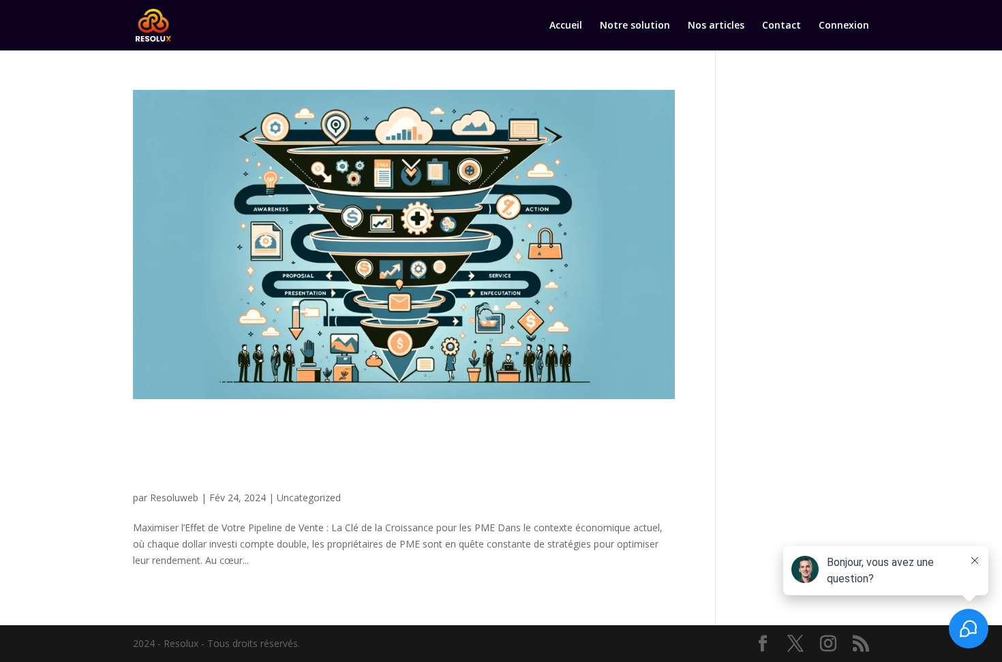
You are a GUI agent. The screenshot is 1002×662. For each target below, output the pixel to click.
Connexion (844, 25)
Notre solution (635, 25)
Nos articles (716, 25)
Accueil (565, 25)
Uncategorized (309, 497)
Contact (781, 25)
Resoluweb (174, 497)
